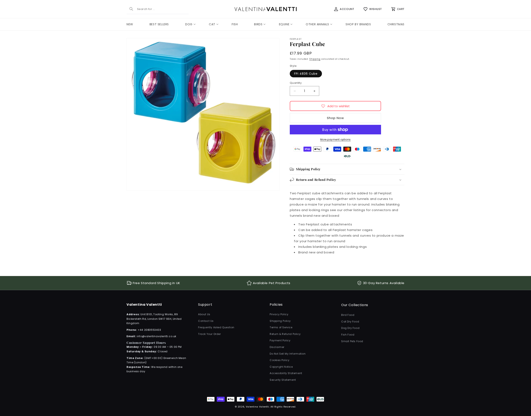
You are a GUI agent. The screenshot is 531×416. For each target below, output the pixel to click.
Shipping (314, 59)
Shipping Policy (280, 321)
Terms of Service (281, 327)
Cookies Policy (279, 360)
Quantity (296, 83)
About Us (204, 314)
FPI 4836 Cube (306, 74)
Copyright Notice (281, 367)
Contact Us (206, 321)
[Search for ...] (131, 8)
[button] (188, 24)
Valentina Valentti (257, 406)
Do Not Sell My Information (288, 353)
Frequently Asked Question (216, 327)
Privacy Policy (279, 314)
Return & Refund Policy (285, 334)
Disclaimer (277, 347)
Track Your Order (209, 334)
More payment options (335, 139)
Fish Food (347, 334)
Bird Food (347, 315)
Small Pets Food (352, 341)
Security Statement (283, 380)
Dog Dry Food (350, 328)
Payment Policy (280, 340)
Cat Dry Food (350, 321)
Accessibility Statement (286, 373)
